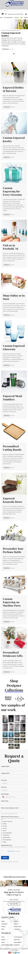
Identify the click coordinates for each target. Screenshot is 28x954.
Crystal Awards (18, 937)
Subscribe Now (14, 903)
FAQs (2, 929)
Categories (4, 923)
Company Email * (5, 773)
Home (1, 17)
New (21, 17)
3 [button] (14, 53)
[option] (14, 34)
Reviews (16, 923)
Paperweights (18, 942)
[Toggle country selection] (4, 797)
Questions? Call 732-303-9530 (15, 14)
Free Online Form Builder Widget (14, 864)
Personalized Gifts (8, 17)
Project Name (4, 801)
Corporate (16, 17)
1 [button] (13, 53)
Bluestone (17, 939)
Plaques (3, 939)
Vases (3, 937)
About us (16, 921)
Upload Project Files (6, 845)
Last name (4, 787)
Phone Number (5, 794)
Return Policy (17, 926)
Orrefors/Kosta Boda (7, 944)
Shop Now (6, 157)
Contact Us (5, 49)
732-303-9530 (14, 950)
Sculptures (17, 944)
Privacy (3, 926)
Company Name (5, 766)
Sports (3, 942)
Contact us (17, 929)
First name (4, 780)
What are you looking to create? (10, 808)
